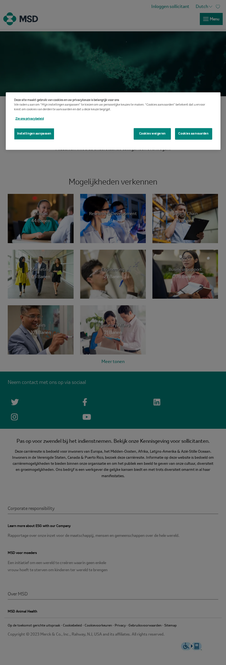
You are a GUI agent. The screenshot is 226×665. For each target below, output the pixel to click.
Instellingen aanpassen (34, 133)
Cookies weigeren (152, 133)
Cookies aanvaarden (193, 133)
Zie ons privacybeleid (29, 118)
